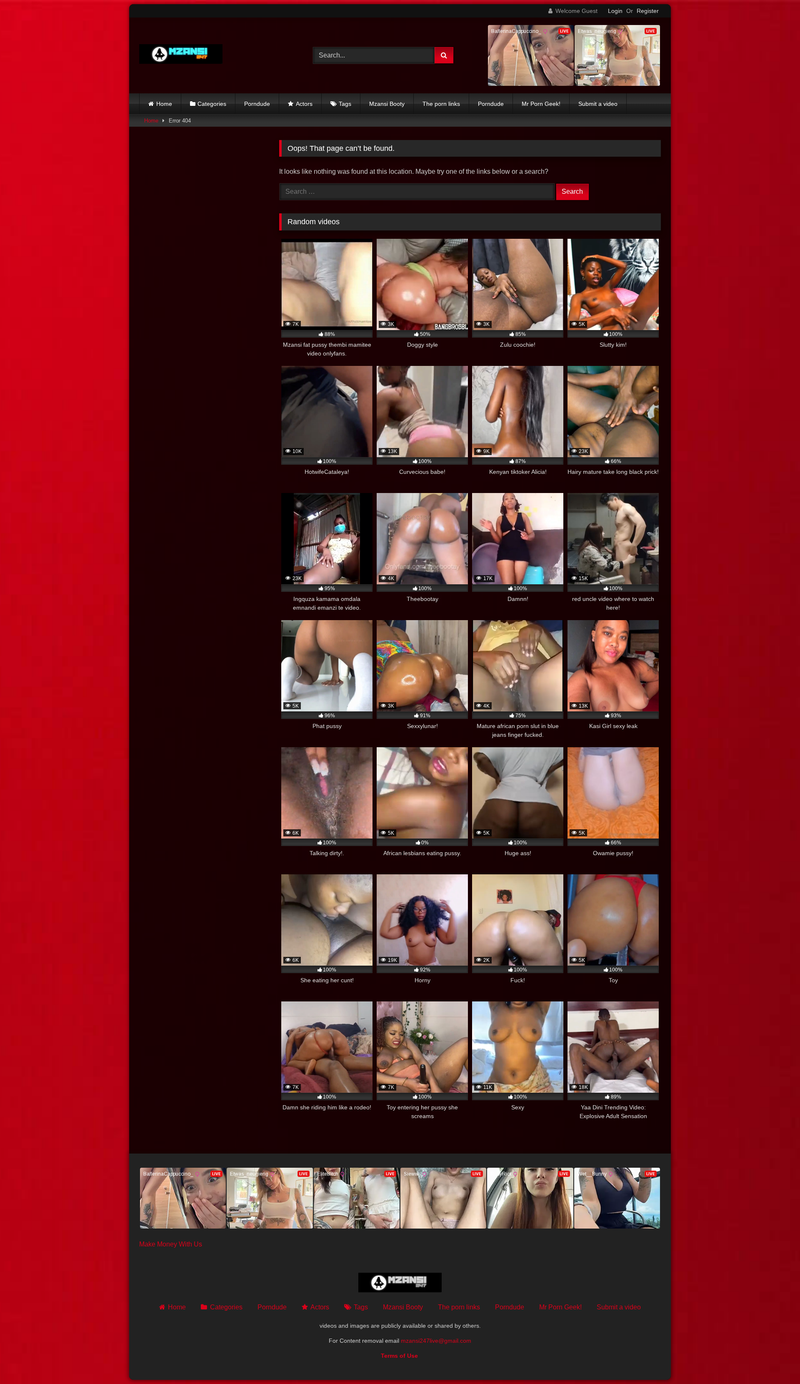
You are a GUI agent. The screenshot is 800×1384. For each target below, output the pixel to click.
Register (648, 11)
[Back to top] (774, 1359)
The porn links (441, 103)
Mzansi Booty (387, 103)
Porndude (257, 103)
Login (615, 11)
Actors (304, 103)
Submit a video (598, 103)
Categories (212, 103)
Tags (345, 103)
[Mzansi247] (180, 55)
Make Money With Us (170, 1244)
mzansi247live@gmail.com (436, 1340)
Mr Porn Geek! (541, 103)
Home (164, 103)
